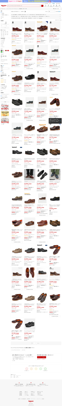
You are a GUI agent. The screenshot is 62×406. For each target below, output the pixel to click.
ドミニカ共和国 (3, 39)
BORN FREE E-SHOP (28, 189)
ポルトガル (2, 43)
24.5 (3, 31)
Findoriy (26, 287)
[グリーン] (1, 52)
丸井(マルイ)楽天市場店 (15, 143)
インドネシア (2, 46)
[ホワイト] (4, 50)
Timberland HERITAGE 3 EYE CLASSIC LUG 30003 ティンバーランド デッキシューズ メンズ (29, 206)
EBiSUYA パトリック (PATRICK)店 (17, 339)
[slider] (0, 24)
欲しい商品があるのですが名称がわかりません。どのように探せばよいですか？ (23, 356)
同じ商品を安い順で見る (30, 68)
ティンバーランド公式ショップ (42, 66)
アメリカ (2, 44)
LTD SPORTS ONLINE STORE (54, 314)
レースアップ (2, 61)
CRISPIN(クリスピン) (28, 144)
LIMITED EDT (14, 214)
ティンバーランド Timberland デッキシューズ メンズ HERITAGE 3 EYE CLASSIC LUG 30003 (17, 84)
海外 (3, 65)
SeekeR (51, 214)
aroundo (26, 340)
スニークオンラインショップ (16, 66)
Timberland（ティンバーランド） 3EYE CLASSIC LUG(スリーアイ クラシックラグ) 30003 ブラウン (17, 182)
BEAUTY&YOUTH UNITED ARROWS (42, 213)
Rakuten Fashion (40, 117)
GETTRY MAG (52, 238)
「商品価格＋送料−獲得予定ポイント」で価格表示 (17, 11)
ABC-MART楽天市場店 (28, 91)
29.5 (7, 34)
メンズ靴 (14, 375)
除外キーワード (3, 98)
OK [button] (60, 120)
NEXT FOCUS (14, 189)
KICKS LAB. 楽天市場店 (28, 240)
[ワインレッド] (7, 50)
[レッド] (8, 50)
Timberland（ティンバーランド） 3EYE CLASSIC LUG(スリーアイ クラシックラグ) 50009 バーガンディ (17, 304)
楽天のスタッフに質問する (41, 357)
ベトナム (2, 45)
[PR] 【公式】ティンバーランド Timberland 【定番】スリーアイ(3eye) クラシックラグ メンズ (16, 34)
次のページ (38, 343)
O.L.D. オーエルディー (41, 287)
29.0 (5, 34)
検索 (5, 27)
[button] (58, 3)
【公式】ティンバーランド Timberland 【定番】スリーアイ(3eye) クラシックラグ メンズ (42, 58)
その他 (17, 376)
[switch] (8, 75)
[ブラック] (1, 50)
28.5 (3, 34)
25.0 (5, 31)
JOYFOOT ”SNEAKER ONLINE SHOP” (55, 143)
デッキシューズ (18, 375)
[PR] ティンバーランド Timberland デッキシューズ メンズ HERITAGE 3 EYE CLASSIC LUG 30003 (17, 58)
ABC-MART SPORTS (28, 312)
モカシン (17, 377)
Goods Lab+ (26, 213)
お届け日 (2, 70)
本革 (1, 57)
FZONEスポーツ (52, 90)
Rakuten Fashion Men (28, 118)
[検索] (42, 6)
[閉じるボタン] (60, 14)
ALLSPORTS (39, 238)
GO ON (13, 287)
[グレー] (2, 50)
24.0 (1, 31)
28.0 (1, 34)
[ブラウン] (5, 50)
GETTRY (13, 117)
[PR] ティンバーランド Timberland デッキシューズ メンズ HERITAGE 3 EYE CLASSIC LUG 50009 (42, 34)
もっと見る (13, 360)
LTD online (39, 144)
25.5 (7, 31)
